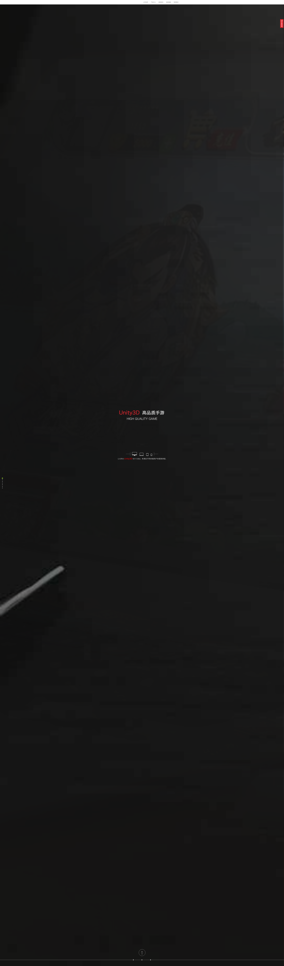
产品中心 (153, 2)
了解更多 (142, 459)
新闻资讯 (161, 2)
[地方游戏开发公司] (142, 960)
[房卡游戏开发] (133, 960)
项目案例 (168, 2)
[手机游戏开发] (150, 960)
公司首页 (145, 2)
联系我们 (176, 2)
